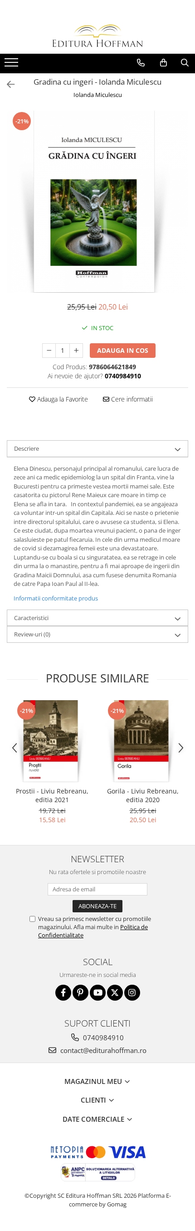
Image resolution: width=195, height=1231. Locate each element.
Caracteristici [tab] (31, 618)
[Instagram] (132, 993)
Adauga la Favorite (61, 399)
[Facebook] (63, 993)
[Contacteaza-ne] (141, 63)
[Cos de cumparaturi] (163, 63)
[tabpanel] (97, 202)
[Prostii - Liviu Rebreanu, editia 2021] (52, 741)
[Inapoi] (7, 84)
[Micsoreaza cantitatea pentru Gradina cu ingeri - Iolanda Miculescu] (49, 350)
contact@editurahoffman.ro (102, 1050)
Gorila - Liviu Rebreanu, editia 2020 (143, 795)
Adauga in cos (122, 350)
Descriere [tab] (26, 448)
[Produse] (12, 65)
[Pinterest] (80, 993)
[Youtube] (98, 993)
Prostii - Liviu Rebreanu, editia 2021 (52, 795)
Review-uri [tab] (32, 634)
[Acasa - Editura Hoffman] (97, 36)
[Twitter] (115, 993)
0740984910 (102, 1037)
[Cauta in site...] (185, 63)
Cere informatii (131, 399)
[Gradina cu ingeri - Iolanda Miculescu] (97, 202)
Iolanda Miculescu (97, 95)
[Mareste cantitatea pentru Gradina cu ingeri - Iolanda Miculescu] (76, 350)
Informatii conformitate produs (56, 598)
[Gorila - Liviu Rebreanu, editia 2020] (143, 741)
